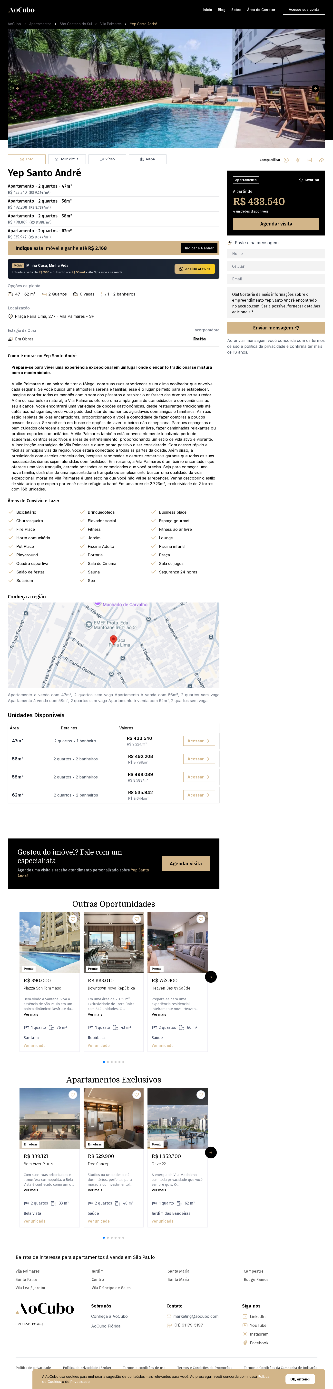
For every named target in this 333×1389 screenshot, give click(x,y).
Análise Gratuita (197, 269)
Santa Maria (178, 1271)
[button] (104, 1062)
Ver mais (31, 1014)
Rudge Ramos (256, 1279)
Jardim (98, 1271)
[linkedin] (309, 160)
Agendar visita (186, 864)
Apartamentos (40, 24)
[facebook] (298, 160)
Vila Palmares (111, 24)
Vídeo (110, 159)
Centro (98, 1279)
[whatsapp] (286, 160)
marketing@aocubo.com (195, 1316)
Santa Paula (26, 1279)
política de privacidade (264, 346)
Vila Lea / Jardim (30, 1288)
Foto (29, 159)
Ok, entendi (300, 1379)
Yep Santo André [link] (143, 24)
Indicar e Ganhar (199, 248)
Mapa (150, 159)
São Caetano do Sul (76, 24)
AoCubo (14, 24)
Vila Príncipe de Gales (111, 1288)
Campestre (254, 1271)
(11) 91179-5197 (188, 1325)
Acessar (195, 740)
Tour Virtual (69, 159)
